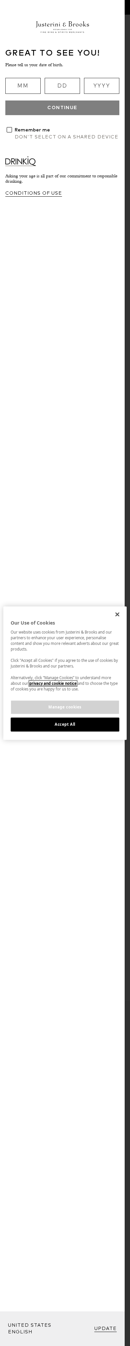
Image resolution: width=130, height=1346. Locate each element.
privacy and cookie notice (53, 683)
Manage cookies (65, 706)
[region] (65, 673)
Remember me (32, 130)
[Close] (117, 614)
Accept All (65, 724)
